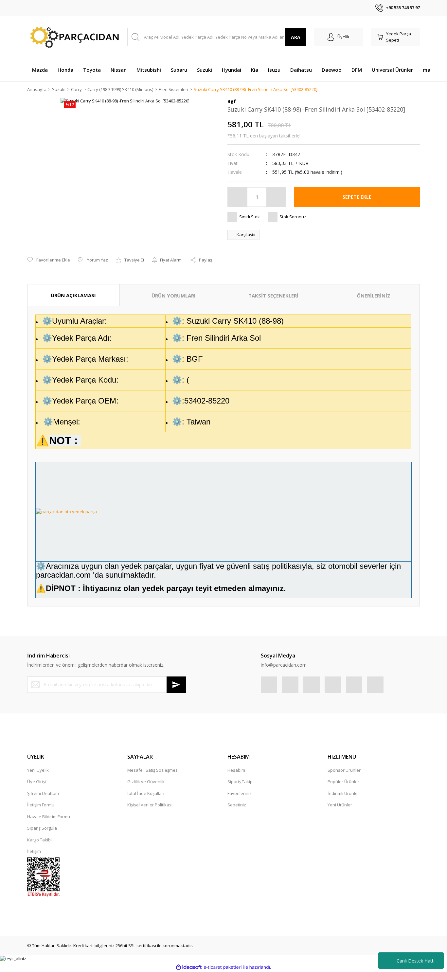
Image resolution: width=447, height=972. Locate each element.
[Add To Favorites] (48, 260)
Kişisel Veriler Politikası (149, 805)
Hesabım (236, 770)
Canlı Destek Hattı (416, 961)
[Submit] (176, 684)
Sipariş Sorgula (42, 828)
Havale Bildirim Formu (48, 816)
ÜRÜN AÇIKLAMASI (73, 295)
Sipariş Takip (240, 781)
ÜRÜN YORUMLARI (174, 295)
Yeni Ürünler (340, 805)
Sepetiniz (236, 805)
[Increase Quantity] (276, 197)
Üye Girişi (36, 781)
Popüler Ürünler (343, 781)
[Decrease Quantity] (237, 197)
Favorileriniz (239, 793)
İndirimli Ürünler (343, 793)
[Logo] (73, 37)
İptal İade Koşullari (145, 793)
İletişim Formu (40, 805)
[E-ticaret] (223, 967)
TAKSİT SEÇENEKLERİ (273, 295)
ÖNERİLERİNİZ (373, 295)
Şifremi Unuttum (43, 793)
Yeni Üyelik (38, 770)
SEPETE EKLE (357, 197)
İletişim (34, 851)
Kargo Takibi (39, 840)
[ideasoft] (189, 967)
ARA (295, 37)
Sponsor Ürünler (344, 770)
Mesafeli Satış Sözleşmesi (153, 770)
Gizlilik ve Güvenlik (146, 781)
